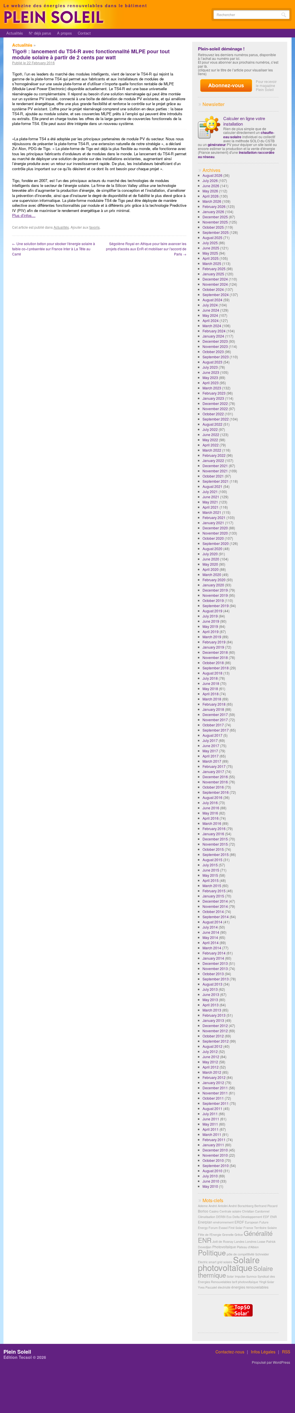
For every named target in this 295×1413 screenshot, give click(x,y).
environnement (223, 1222)
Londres (250, 1241)
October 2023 (213, 351)
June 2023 (211, 372)
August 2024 (212, 299)
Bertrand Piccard (265, 1206)
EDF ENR (270, 1217)
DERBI (221, 1217)
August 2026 (212, 175)
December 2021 (215, 465)
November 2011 (215, 1092)
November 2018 (215, 657)
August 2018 (212, 672)
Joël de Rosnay (222, 1241)
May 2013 (210, 999)
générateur (217, 144)
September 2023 (216, 356)
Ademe (203, 1206)
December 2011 (215, 1087)
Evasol (223, 1228)
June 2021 (211, 496)
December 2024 (215, 278)
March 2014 (212, 947)
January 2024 (213, 336)
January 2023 (213, 398)
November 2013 (215, 968)
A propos (64, 33)
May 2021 (210, 501)
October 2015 (213, 849)
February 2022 (214, 455)
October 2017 (213, 724)
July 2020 (210, 553)
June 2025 (211, 247)
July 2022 (210, 429)
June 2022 (211, 434)
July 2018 (210, 678)
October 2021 (213, 475)
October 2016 (213, 787)
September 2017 (216, 730)
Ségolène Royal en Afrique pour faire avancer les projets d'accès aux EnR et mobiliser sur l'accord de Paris (146, 248)
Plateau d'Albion (248, 1247)
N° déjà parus (40, 33)
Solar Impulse (236, 1276)
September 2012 (216, 1041)
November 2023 (215, 346)
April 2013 (211, 1004)
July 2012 (210, 1051)
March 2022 (212, 450)
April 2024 (211, 320)
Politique (212, 1252)
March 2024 (212, 325)
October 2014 (213, 911)
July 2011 (210, 1113)
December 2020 (215, 527)
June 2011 (211, 1118)
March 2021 (212, 512)
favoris (94, 227)
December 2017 (215, 714)
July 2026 (210, 180)
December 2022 (215, 403)
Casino (214, 1211)
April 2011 (211, 1129)
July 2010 (210, 1175)
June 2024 (211, 310)
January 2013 (213, 1020)
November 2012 (215, 1030)
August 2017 (212, 735)
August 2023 (212, 361)
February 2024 (214, 330)
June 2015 (211, 870)
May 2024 (210, 315)
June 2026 (211, 185)
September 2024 (216, 294)
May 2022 (210, 439)
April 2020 (211, 569)
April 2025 (211, 258)
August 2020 (212, 548)
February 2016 (214, 828)
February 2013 (214, 1015)
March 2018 (212, 698)
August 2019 (212, 610)
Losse (261, 1241)
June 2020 (211, 558)
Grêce (239, 1234)
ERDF (239, 1221)
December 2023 (215, 341)
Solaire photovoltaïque (229, 1263)
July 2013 (210, 989)
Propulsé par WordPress (271, 1362)
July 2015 (210, 864)
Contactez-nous (229, 1351)
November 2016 (215, 781)
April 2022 (211, 444)
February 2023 (214, 393)
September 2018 (216, 667)
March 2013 (212, 1009)
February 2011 (214, 1139)
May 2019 (210, 626)
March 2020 (212, 574)
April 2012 (211, 1067)
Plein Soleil (17, 1351)
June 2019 (211, 621)
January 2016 (213, 833)
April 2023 (211, 382)
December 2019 (215, 590)
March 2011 (212, 1134)
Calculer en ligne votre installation (244, 121)
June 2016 (211, 807)
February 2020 (214, 579)
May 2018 (210, 688)
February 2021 (214, 517)
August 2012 (212, 1046)
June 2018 (211, 683)
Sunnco (251, 1276)
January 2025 (213, 273)
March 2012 (212, 1072)
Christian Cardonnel (255, 1211)
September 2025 (216, 232)
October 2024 (213, 289)
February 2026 (214, 206)
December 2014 (215, 901)
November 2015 (215, 844)
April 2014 (211, 942)
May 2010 (210, 1186)
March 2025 (212, 263)
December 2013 (215, 963)
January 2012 (213, 1082)
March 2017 (212, 761)
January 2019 (213, 647)
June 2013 (211, 994)
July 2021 (210, 491)
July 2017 (210, 740)
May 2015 (210, 875)
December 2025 (215, 216)
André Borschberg (241, 1206)
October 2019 (213, 600)
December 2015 (215, 838)
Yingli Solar (266, 1282)
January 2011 (213, 1144)
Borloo (203, 1211)
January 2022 (213, 460)
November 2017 (215, 719)
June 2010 (211, 1181)
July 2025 (210, 242)
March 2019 (212, 636)
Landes (239, 1241)
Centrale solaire (230, 1211)
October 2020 (213, 538)
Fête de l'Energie (209, 1234)
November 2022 (215, 408)
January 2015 (213, 895)
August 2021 (212, 486)
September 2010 (216, 1165)
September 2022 (216, 418)
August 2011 (212, 1108)
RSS (286, 1351)
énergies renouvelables (249, 1287)
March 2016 (212, 823)
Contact (84, 33)
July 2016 (210, 802)
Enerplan (205, 1221)
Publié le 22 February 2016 (33, 62)
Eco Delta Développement (244, 1217)
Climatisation (206, 1217)
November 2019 (215, 595)
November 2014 (215, 906)
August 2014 (212, 921)
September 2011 (216, 1103)
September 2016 (216, 792)
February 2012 (214, 1077)
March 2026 (212, 201)
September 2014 (216, 916)
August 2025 (212, 237)
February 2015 (214, 890)
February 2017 (214, 766)
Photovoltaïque (224, 1246)
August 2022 (212, 424)
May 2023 (210, 377)
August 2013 (212, 984)
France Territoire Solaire (260, 1228)
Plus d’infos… (23, 215)
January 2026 (213, 211)
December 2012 (215, 1025)
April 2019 (211, 631)
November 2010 (215, 1155)
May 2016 (210, 812)
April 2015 (211, 880)
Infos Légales (263, 1351)
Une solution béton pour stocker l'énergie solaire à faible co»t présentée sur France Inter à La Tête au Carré (53, 248)
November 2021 (215, 470)
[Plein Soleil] (54, 22)
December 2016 (215, 776)
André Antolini (218, 1206)
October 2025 (213, 227)
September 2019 (216, 605)
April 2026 (211, 196)
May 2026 (210, 190)
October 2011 (213, 1098)
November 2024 (215, 284)
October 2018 (213, 662)
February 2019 (214, 641)
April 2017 (211, 755)
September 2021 (216, 481)
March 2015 (212, 885)
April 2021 (211, 507)
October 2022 (213, 413)
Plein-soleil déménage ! (221, 49)
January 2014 (213, 958)
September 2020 (216, 543)
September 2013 (216, 978)
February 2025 (214, 268)
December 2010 (215, 1149)
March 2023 (212, 387)
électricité (224, 1287)
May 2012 (210, 1061)
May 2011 (210, 1124)
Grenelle (228, 1234)
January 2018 (213, 709)
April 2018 (211, 693)
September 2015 (216, 854)
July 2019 (210, 615)
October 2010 (213, 1160)
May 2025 (210, 253)
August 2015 (212, 859)
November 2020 (215, 533)
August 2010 (212, 1170)
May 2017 (210, 750)
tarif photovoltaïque (245, 1282)
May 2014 (210, 937)
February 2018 (214, 704)
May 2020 (210, 564)
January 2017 (213, 771)
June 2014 (211, 932)
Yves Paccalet (207, 1287)
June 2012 (211, 1056)
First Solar (235, 1228)
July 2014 (210, 927)
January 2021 (213, 522)
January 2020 (213, 584)
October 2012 (213, 1035)
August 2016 (212, 797)
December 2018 (215, 652)
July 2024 (210, 304)
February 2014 (214, 952)
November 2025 (215, 221)
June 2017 (211, 745)
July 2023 (210, 367)
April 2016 (211, 818)
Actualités (14, 33)
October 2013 (213, 973)
